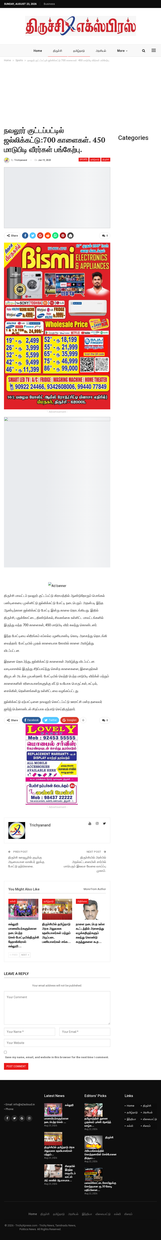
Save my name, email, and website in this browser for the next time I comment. (57, 1057)
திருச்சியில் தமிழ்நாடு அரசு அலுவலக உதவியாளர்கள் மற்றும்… (59, 1150)
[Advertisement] (80, 94)
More (121, 50)
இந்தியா (131, 1119)
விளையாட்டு (150, 1119)
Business (49, 4)
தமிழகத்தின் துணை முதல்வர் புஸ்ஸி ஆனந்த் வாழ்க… (97, 1121)
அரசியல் (101, 50)
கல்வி (13, 901)
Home (38, 50)
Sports (83, 159)
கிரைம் (147, 1125)
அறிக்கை (82, 901)
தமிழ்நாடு (79, 50)
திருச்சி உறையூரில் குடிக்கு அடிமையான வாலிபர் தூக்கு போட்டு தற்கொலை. (26, 862)
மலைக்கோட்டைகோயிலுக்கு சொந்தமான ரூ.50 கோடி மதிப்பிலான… (100, 1186)
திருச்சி (57, 50)
